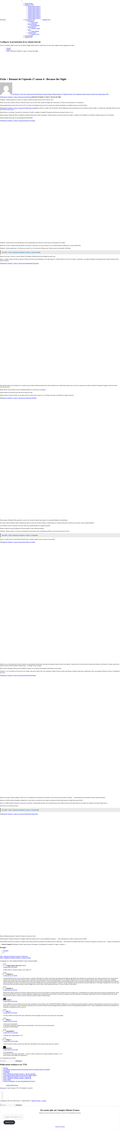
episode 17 (60, 94)
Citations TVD (28, 37)
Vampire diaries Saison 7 (34, 15)
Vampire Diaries (28, 3)
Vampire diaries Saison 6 (34, 13)
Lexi (75, 94)
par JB (14, 94)
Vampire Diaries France (12, 1085)
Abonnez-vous (9, 1122)
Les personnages (28, 35)
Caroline (45, 94)
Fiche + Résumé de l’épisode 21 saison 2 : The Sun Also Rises (19, 1074)
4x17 (25, 94)
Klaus (29, 30)
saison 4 (89, 94)
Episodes (5, 1068)
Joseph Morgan (35, 31)
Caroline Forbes (32, 32)
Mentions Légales (36, 1100)
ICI (40, 944)
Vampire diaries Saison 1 (34, 6)
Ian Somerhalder (35, 25)
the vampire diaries (100, 94)
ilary (7, 1011)
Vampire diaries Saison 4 (34, 10)
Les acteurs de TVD (29, 19)
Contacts (44, 1100)
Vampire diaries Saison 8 (34, 16)
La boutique (6, 1072)
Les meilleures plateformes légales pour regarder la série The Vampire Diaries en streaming (26, 1069)
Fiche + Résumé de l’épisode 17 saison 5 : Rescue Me (17, 1076)
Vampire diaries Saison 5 (34, 12)
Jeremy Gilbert (7, 1079)
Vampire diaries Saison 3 (34, 9)
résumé (84, 94)
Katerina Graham (35, 28)
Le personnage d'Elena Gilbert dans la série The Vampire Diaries (20, 1075)
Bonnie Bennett (32, 27)
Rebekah (79, 94)
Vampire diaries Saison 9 (34, 18)
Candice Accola (35, 34)
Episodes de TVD (29, 5)
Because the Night (32, 94)
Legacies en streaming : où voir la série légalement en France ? (19, 1081)
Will (107, 94)
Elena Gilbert (34, 22)
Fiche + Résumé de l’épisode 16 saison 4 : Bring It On (17, 1078)
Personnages (6, 1071)
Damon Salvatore (32, 24)
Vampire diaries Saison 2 (34, 8)
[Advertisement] (60, 64)
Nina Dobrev (31, 21)
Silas (93, 94)
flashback (66, 94)
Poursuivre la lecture (60, 1126)
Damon (50, 94)
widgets (66, 45)
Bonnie (40, 94)
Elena (54, 94)
